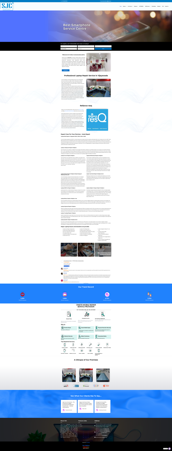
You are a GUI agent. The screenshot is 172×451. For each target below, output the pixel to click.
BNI (163, 6)
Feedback (158, 6)
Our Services (130, 6)
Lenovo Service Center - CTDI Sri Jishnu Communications (74, 260)
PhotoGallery (154, 6)
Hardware (135, 6)
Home (121, 6)
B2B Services (147, 6)
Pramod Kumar (66, 268)
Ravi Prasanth (66, 279)
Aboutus (124, 6)
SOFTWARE (141, 6)
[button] (124, 6)
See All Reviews (86, 283)
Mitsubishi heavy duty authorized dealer (104, 253)
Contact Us (166, 6)
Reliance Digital (81, 109)
